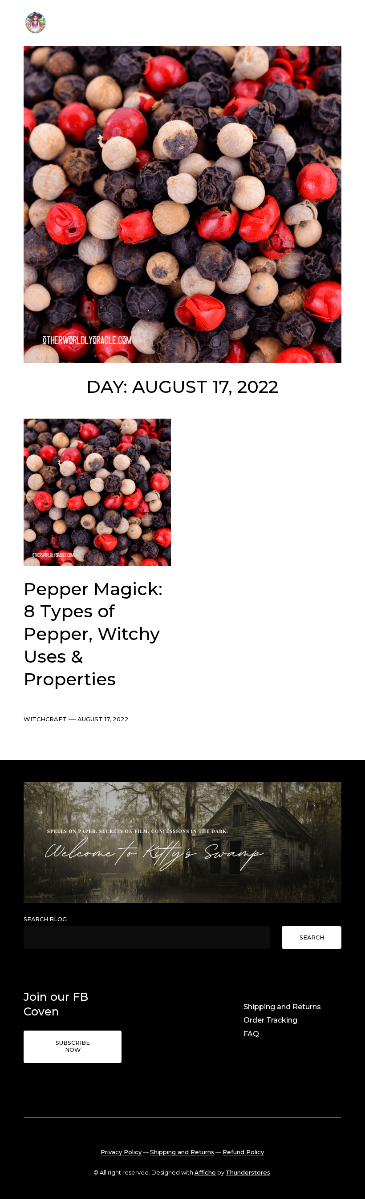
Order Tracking (270, 1020)
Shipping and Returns (282, 1007)
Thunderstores (248, 1172)
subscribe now (73, 1046)
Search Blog (45, 919)
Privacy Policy (121, 1151)
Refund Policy (243, 1151)
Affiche (205, 1172)
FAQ (251, 1034)
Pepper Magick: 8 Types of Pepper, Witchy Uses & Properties (93, 634)
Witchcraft (45, 719)
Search (312, 937)
